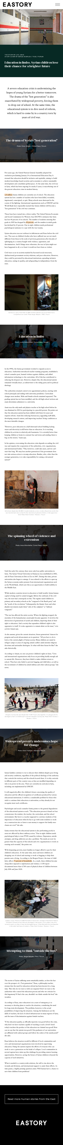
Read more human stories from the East (31, 1099)
